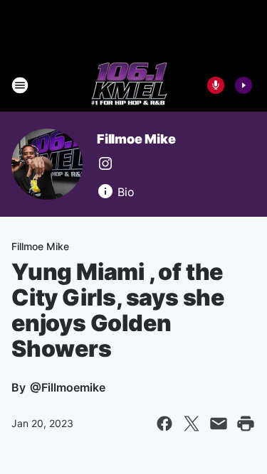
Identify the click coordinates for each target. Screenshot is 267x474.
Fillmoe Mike (136, 138)
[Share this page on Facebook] (164, 423)
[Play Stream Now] (243, 85)
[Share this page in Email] (219, 423)
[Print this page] (246, 423)
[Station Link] (129, 85)
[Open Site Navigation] (19, 85)
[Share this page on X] (191, 423)
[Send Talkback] (215, 85)
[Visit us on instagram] (105, 163)
